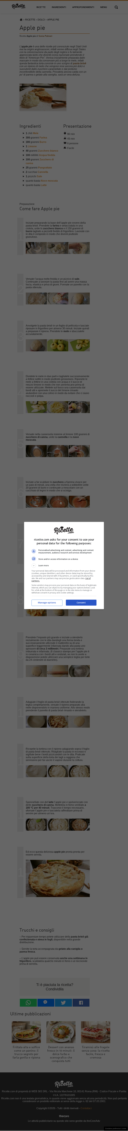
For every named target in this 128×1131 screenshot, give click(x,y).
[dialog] (64, 565)
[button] (64, 565)
